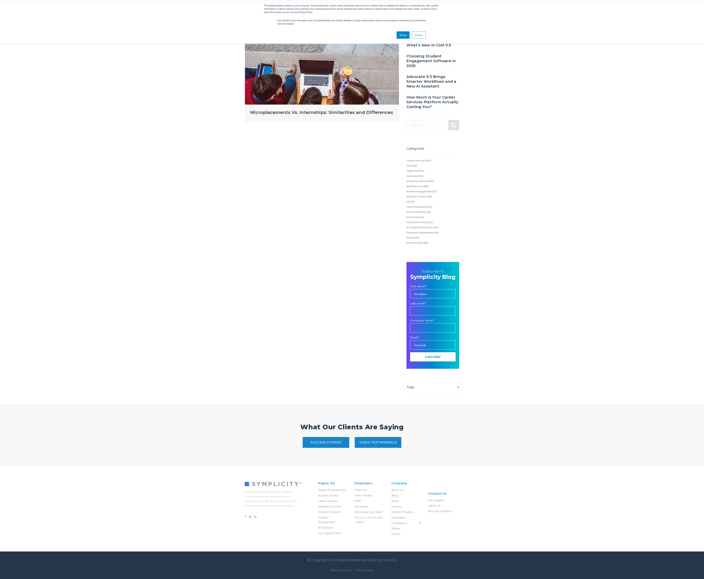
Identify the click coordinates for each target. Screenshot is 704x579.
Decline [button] (419, 35)
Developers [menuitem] (398, 517)
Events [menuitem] (395, 534)
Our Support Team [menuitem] (330, 533)
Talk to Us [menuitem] (434, 505)
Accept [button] (403, 35)
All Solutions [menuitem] (325, 527)
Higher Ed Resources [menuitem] (331, 490)
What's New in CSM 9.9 (428, 45)
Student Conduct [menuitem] (329, 512)
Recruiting (415, 217)
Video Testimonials (378, 442)
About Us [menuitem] (397, 490)
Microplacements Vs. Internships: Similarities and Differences (321, 112)
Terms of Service (340, 570)
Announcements (418, 212)
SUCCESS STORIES (326, 442)
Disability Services (420, 181)
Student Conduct (419, 196)
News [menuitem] (395, 501)
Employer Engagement (422, 232)
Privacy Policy (365, 570)
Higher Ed (415, 171)
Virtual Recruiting (419, 222)
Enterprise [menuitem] (361, 506)
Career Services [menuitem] (328, 501)
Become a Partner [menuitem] (440, 511)
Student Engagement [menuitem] (327, 520)
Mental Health (417, 242)
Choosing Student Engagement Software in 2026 (431, 61)
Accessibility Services (422, 227)
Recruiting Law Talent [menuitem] (369, 512)
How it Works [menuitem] (363, 495)
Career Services (418, 160)
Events (412, 237)
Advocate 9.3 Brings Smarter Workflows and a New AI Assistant (431, 81)
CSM (411, 165)
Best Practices (417, 186)
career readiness (419, 206)
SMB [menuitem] (358, 501)
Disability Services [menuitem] (329, 506)
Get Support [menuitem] (436, 500)
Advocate (414, 176)
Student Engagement (421, 191)
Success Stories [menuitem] (328, 495)
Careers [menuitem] (396, 506)
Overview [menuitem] (361, 490)
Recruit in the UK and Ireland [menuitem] (368, 520)
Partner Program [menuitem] (402, 512)
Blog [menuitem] (394, 495)
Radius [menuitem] (395, 528)
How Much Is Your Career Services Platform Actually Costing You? (432, 102)
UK (410, 201)
